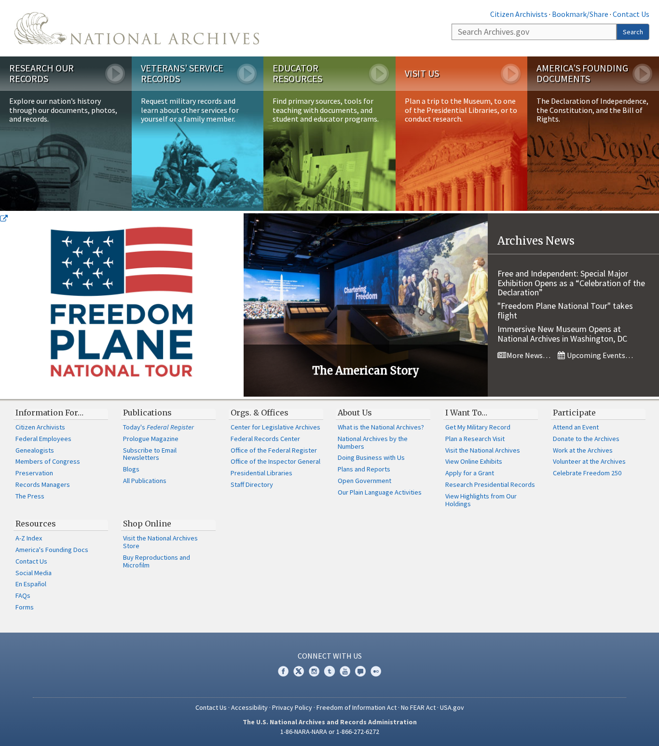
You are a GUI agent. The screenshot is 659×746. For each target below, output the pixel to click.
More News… (527, 355)
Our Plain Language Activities (380, 492)
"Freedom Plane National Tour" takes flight (565, 310)
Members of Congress (47, 461)
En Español (30, 584)
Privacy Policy (292, 707)
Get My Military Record (477, 427)
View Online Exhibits (473, 461)
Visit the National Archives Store (160, 542)
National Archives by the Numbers (373, 442)
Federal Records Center (265, 438)
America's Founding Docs (51, 549)
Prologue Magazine (150, 438)
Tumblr (329, 671)
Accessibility (249, 707)
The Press (29, 496)
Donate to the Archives (586, 438)
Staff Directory (252, 484)
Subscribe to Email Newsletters (150, 454)
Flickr (376, 671)
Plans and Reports (364, 469)
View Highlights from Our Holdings (481, 500)
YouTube (345, 671)
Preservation (34, 473)
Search (633, 32)
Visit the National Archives (482, 450)
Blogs (131, 469)
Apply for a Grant (469, 473)
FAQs (22, 595)
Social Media (33, 572)
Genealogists (34, 450)
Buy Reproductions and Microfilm (156, 561)
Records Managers (42, 484)
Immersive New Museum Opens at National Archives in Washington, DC (562, 333)
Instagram (314, 671)
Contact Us (631, 14)
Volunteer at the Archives (589, 461)
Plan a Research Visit (475, 438)
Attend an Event (576, 427)
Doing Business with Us (371, 457)
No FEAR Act (418, 707)
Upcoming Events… (599, 355)
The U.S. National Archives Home (136, 28)
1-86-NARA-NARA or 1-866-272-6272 (329, 731)
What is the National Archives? (381, 427)
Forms (24, 607)
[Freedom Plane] (122, 305)
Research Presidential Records (490, 484)
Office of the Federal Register (274, 450)
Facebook (283, 671)
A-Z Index (28, 538)
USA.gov (452, 707)
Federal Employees (43, 438)
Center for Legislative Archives (275, 427)
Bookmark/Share (580, 14)
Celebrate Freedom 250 (587, 473)
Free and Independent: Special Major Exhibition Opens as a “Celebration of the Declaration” (571, 283)
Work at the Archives (583, 450)
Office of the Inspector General (275, 461)
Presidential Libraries (261, 473)
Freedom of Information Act (356, 707)
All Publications (144, 480)
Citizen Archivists (519, 14)
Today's (158, 427)
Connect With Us (330, 656)
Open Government (364, 480)
